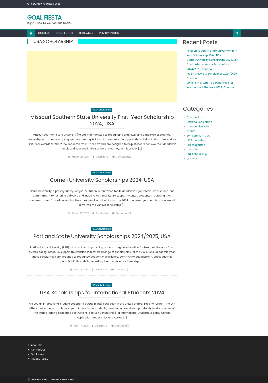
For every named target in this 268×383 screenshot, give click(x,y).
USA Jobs (192, 149)
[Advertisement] (102, 76)
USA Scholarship (101, 109)
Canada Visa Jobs (198, 126)
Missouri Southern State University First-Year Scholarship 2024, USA (102, 120)
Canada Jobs (195, 117)
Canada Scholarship (199, 122)
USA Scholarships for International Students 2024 (102, 292)
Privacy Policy (109, 33)
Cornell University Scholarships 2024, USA (102, 180)
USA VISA (192, 158)
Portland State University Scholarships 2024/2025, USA (102, 236)
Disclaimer (86, 33)
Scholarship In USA (198, 135)
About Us (44, 33)
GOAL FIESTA (44, 17)
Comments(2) (124, 157)
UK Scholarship (196, 140)
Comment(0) (122, 269)
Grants (191, 131)
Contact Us (64, 33)
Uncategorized (196, 145)
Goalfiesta (102, 157)
